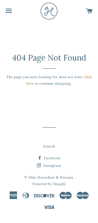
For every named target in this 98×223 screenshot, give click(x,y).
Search (49, 146)
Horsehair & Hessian (55, 177)
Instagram (51, 165)
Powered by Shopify (49, 184)
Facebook (51, 158)
